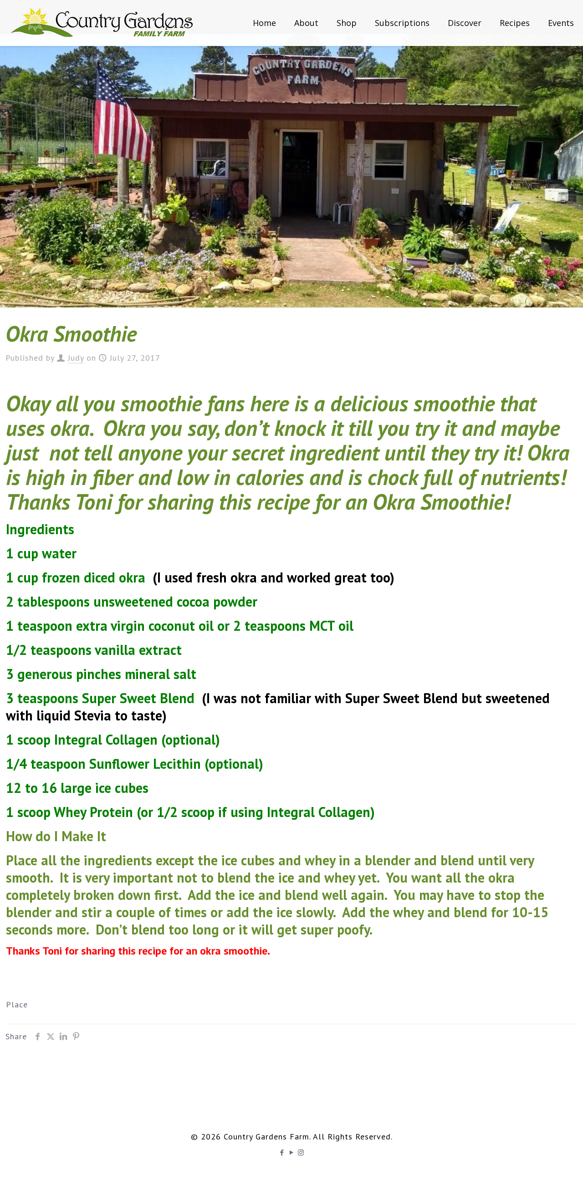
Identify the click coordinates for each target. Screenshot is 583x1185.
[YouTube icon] (291, 1152)
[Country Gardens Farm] (102, 23)
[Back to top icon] (539, 1166)
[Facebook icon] (282, 1152)
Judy (76, 357)
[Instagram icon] (301, 1152)
